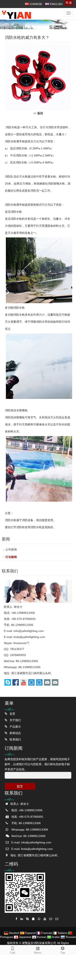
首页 (12, 713)
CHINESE (35, 4)
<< (38, 113)
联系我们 (15, 739)
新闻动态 (15, 733)
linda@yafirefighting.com (29, 637)
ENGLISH (55, 4)
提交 (20, 786)
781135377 (17, 649)
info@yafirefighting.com (29, 631)
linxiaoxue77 (21, 643)
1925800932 (18, 655)
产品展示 (15, 726)
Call (12, 952)
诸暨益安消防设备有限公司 (39, 943)
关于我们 (15, 720)
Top (62, 952)
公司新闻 (11, 549)
